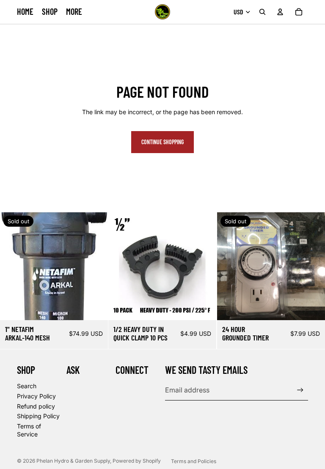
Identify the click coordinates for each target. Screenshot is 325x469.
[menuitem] (74, 11)
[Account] (280, 12)
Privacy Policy (36, 396)
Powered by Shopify (137, 461)
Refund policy (36, 406)
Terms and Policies (193, 461)
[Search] (262, 12)
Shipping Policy (38, 416)
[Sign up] (300, 390)
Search (26, 385)
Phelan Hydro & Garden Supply (73, 461)
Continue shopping (162, 141)
